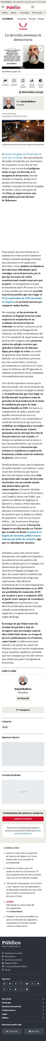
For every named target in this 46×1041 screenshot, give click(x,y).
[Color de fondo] (41, 81)
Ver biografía (23, 698)
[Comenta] (14, 81)
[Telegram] (10, 989)
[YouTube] (38, 983)
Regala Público (11, 963)
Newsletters (9, 956)
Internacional (37, 13)
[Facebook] (15, 983)
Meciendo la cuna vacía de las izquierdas (20, 906)
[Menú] (3, 7)
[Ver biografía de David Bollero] (23, 680)
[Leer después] (23, 81)
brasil (5, 727)
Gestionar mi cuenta (13, 953)
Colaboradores (8, 1010)
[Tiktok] (4, 989)
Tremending (24, 13)
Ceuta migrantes (18, 2)
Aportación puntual (13, 960)
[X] (21, 983)
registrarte (26, 833)
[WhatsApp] (21, 989)
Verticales (6, 1003)
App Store (35, 1031)
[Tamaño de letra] (32, 81)
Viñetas (41, 19)
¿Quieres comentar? (23, 819)
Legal (4, 1014)
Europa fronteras (30, 2)
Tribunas (32, 19)
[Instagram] (32, 983)
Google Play (13, 1031)
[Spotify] (15, 989)
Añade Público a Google (32, 92)
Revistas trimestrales (11, 1006)
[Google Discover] (10, 983)
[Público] (19, 7)
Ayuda (7, 970)
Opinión (14, 13)
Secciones (6, 999)
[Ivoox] (27, 989)
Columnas (7, 19)
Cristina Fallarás (15, 911)
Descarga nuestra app (12, 1024)
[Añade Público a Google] (4, 983)
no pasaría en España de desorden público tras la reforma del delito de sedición (22, 535)
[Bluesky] (27, 983)
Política (4, 13)
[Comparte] (5, 81)
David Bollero (28, 101)
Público (11, 943)
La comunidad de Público (16, 966)
